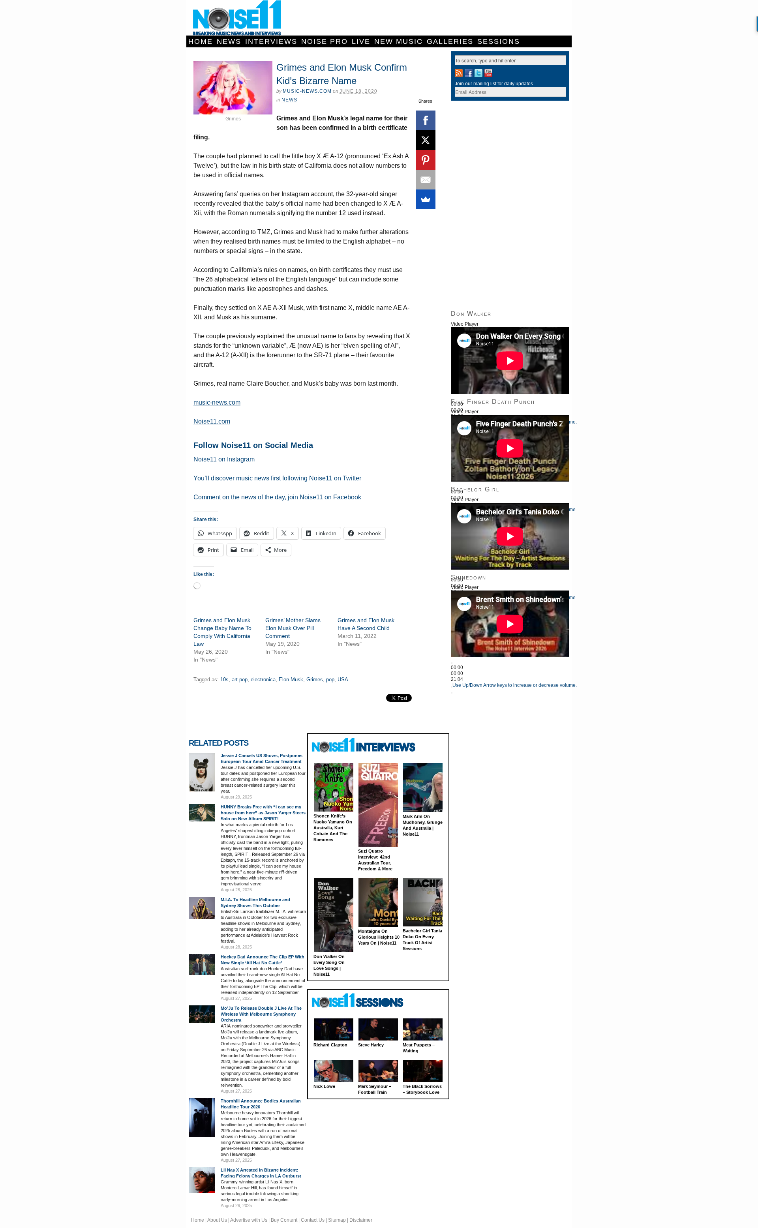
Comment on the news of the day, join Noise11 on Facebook (277, 497)
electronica (263, 679)
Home (200, 41)
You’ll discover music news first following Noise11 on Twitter (277, 478)
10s (224, 679)
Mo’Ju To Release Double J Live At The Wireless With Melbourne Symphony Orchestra (261, 1014)
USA (343, 679)
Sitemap (337, 1220)
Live (361, 41)
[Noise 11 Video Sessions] (364, 1001)
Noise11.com (211, 421)
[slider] (514, 685)
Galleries (450, 41)
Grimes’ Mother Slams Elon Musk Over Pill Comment (293, 628)
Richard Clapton (330, 1044)
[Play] (451, 663)
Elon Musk (291, 679)
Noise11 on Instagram (224, 459)
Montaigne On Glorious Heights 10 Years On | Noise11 (379, 937)
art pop (240, 679)
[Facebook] (425, 120)
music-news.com (216, 402)
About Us (217, 1220)
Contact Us (313, 1220)
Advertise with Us (248, 1220)
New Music (398, 41)
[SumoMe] (425, 199)
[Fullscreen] (451, 693)
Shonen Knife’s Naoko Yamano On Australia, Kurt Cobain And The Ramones (332, 828)
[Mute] (451, 687)
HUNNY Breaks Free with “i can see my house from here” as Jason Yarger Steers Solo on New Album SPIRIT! (263, 812)
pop (330, 679)
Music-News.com (307, 91)
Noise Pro (324, 41)
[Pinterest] (425, 160)
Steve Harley (371, 1044)
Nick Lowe (324, 1086)
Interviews (271, 41)
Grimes (314, 679)
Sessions (498, 41)
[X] (425, 140)
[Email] (425, 179)
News (229, 41)
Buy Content (284, 1220)
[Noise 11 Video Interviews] (364, 745)
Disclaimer (360, 1220)
